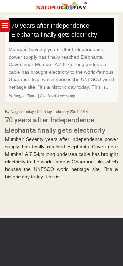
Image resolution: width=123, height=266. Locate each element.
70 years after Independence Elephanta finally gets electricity (54, 30)
